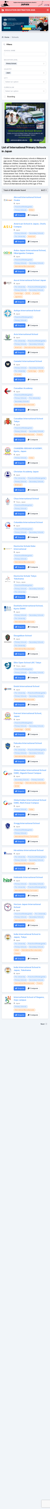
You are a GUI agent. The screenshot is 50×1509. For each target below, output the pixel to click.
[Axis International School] (8, 337)
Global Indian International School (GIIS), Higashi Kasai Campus (30, 771)
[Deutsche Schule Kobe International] (8, 549)
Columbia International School (28, 522)
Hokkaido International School (28, 877)
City (6, 78)
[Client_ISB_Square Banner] (25, 123)
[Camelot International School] (8, 364)
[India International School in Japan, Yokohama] (8, 970)
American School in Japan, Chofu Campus (30, 225)
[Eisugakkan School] (8, 638)
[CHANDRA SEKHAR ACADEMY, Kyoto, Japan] (8, 451)
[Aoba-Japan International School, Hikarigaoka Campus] (8, 253)
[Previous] (5, 24)
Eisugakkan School (23, 635)
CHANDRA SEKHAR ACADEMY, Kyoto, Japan (28, 449)
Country (8, 69)
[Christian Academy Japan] (8, 474)
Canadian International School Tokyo (28, 420)
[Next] (45, 24)
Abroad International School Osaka (27, 198)
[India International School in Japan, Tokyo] (8, 937)
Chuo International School (26, 498)
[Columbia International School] (8, 525)
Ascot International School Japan (30, 280)
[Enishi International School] (8, 689)
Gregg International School (27, 823)
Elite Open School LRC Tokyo (27, 662)
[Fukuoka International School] (8, 746)
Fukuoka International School (28, 743)
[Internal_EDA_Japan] (25, 3)
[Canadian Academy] (8, 391)
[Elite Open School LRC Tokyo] (8, 665)
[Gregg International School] (8, 826)
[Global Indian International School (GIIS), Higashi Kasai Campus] (8, 773)
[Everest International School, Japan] (8, 716)
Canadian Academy (23, 388)
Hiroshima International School (28, 850)
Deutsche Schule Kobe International (24, 547)
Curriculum (9, 87)
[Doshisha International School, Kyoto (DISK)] (8, 608)
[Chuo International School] (8, 501)
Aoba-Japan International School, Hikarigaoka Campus (30, 251)
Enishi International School (26, 686)
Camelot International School (28, 361)
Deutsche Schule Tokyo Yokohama (25, 577)
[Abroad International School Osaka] (8, 200)
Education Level (11, 60)
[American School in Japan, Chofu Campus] (8, 226)
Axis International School (26, 334)
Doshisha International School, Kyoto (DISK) (28, 607)
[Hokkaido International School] (8, 880)
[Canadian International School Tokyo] (8, 421)
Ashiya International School (27, 310)
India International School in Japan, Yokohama (27, 968)
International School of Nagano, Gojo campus (29, 998)
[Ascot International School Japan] (8, 283)
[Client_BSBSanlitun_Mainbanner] (25, 24)
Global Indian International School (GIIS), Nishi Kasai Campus (30, 801)
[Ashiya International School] (8, 313)
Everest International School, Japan (28, 714)
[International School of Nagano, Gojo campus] (8, 1000)
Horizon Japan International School (27, 905)
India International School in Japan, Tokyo (27, 935)
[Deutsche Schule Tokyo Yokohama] (8, 579)
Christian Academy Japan (26, 472)
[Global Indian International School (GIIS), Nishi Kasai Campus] (8, 803)
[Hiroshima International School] (8, 853)
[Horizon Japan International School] (8, 907)
